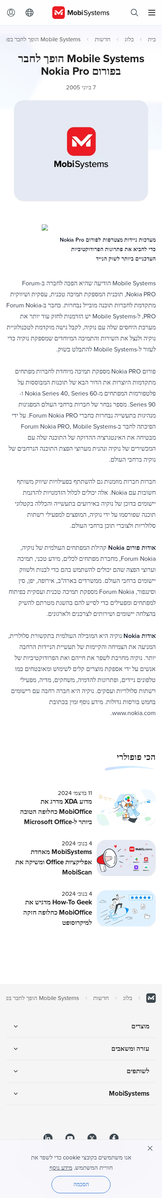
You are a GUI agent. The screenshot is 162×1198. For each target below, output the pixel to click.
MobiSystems (129, 1093)
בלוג (129, 39)
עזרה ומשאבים (130, 1049)
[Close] (150, 1148)
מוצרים (140, 1026)
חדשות (102, 39)
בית (152, 39)
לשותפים (138, 1071)
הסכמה (81, 1184)
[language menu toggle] (27, 12)
